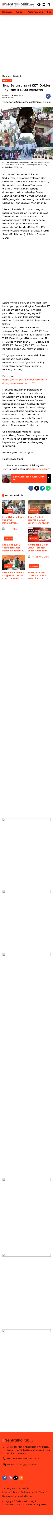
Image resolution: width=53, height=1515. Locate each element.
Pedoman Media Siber (32, 1492)
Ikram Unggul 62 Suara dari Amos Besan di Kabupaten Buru (13, 547)
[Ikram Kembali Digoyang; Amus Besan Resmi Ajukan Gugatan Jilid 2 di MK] (39, 507)
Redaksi (5, 95)
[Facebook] (30, 488)
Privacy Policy (9, 1492)
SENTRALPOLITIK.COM (13, 1504)
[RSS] (21, 1478)
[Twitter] (36, 488)
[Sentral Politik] (18, 4)
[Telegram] (42, 488)
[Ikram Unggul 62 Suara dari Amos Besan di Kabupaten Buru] (13, 534)
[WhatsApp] (48, 488)
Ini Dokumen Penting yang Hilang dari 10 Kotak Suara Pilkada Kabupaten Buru (13, 575)
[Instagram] (10, 1478)
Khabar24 (7, 80)
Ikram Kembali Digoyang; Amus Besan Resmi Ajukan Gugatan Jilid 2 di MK (39, 520)
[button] (39, 4)
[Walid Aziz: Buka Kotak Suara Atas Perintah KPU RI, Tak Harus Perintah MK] (39, 562)
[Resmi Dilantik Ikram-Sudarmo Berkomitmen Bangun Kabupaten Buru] (13, 507)
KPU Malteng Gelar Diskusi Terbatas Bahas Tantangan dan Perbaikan (38, 547)
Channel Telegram (39, 469)
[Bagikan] (48, 96)
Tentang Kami (9, 1488)
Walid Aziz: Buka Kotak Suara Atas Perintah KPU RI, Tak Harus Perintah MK (38, 575)
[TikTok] (15, 1478)
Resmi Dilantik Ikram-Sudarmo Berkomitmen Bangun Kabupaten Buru (13, 520)
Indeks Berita (25, 1496)
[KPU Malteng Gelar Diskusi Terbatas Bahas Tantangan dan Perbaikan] (39, 534)
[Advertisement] (26, 45)
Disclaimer (8, 1496)
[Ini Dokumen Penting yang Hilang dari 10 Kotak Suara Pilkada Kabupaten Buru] (13, 562)
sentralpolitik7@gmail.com (21, 1464)
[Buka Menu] (44, 4)
